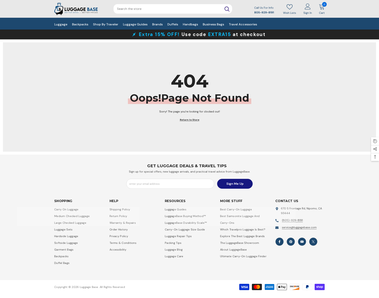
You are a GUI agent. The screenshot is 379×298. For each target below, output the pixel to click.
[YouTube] (302, 242)
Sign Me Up (235, 184)
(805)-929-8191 (292, 220)
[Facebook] (279, 242)
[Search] (227, 9)
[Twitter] (313, 242)
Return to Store (189, 119)
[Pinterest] (291, 242)
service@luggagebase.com (299, 227)
